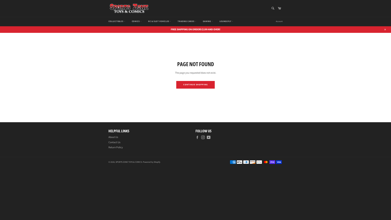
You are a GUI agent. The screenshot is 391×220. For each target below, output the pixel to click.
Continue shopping (195, 84)
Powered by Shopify (151, 162)
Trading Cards (186, 21)
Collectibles (116, 21)
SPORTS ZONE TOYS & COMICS (129, 162)
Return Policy (115, 147)
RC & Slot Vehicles (159, 21)
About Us (113, 137)
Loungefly (225, 21)
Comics (136, 21)
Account (279, 21)
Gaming (207, 21)
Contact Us (114, 142)
